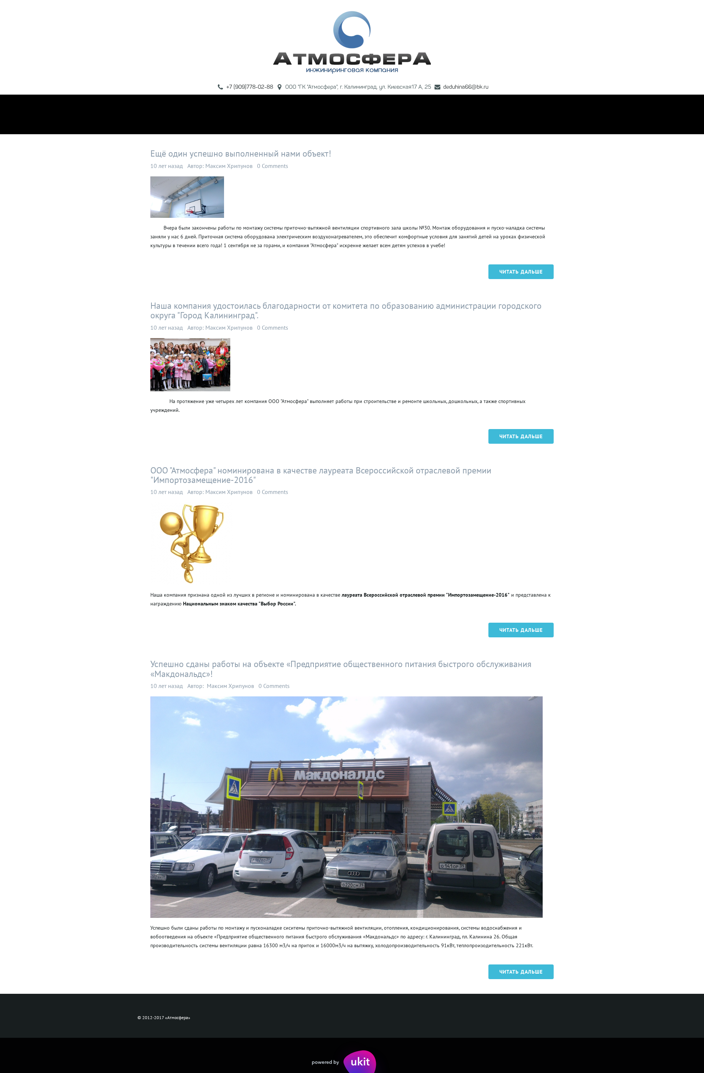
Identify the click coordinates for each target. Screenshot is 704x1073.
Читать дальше (521, 271)
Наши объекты (390, 114)
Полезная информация (283, 114)
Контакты (478, 114)
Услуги (341, 114)
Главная (193, 114)
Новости (438, 114)
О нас (227, 114)
